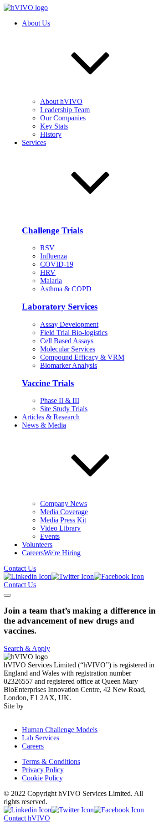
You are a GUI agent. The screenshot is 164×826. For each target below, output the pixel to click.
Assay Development (69, 324)
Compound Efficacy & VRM (82, 357)
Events (50, 536)
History (51, 134)
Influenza (53, 256)
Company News (63, 503)
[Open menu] (7, 595)
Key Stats (54, 126)
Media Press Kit (63, 520)
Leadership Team (65, 110)
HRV (48, 272)
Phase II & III (59, 400)
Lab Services (40, 738)
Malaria (51, 280)
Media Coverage (64, 512)
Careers (33, 746)
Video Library (60, 528)
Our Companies (63, 118)
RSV (47, 248)
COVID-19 (56, 264)
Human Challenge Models (59, 729)
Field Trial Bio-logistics (74, 332)
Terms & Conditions (51, 761)
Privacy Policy (43, 770)
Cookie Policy (42, 778)
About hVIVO (61, 101)
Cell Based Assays (66, 341)
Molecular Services (67, 349)
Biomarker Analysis (68, 365)
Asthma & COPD (66, 289)
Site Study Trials (63, 409)
